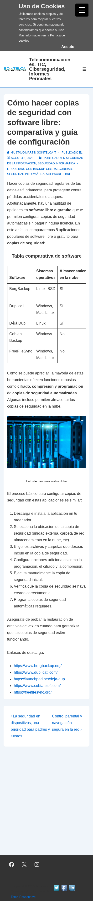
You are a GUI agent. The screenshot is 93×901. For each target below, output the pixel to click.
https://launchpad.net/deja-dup (39, 679)
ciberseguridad (59, 169)
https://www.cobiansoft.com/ (37, 686)
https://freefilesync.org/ (33, 692)
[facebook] (11, 865)
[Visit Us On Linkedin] (72, 893)
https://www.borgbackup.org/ (38, 666)
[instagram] (36, 865)
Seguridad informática (56, 163)
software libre (58, 174)
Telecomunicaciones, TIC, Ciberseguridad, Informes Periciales (49, 69)
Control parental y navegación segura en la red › (67, 722)
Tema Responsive (23, 897)
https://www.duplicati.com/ (35, 672)
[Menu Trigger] (81, 10)
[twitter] (24, 865)
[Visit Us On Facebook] (64, 893)
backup (39, 169)
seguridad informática (26, 174)
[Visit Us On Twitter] (56, 893)
